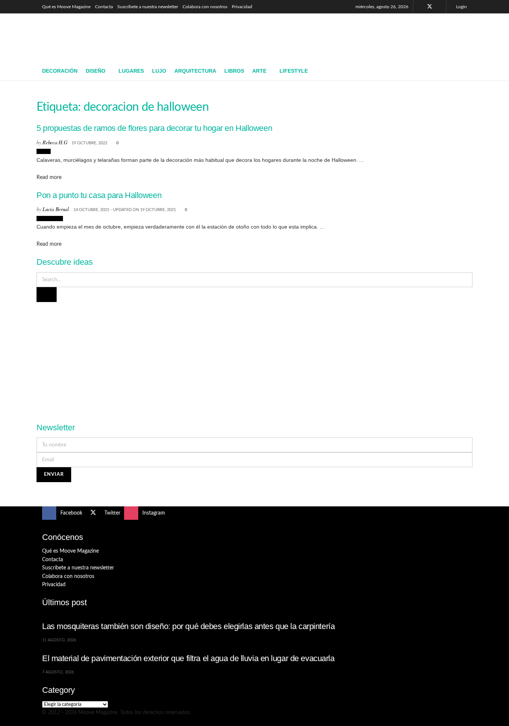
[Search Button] (464, 71)
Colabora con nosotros (205, 6)
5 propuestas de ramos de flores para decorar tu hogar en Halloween (154, 128)
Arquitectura (195, 71)
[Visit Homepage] (96, 37)
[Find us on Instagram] (439, 6)
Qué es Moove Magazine (66, 6)
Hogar (44, 151)
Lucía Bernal (55, 209)
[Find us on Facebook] (420, 6)
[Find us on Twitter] (429, 6)
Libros (234, 71)
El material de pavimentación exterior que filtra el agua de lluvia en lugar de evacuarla (188, 658)
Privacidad (242, 6)
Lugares (131, 71)
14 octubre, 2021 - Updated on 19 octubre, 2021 (124, 210)
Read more (49, 177)
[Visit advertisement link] (254, 358)
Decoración (60, 71)
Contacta (104, 6)
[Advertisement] (331, 36)
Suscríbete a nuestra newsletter (147, 6)
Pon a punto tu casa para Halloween (99, 195)
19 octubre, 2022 (89, 143)
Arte (259, 71)
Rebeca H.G (54, 142)
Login (461, 6)
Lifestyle (293, 71)
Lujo (159, 71)
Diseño (95, 71)
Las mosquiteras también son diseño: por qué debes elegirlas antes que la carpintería (188, 626)
